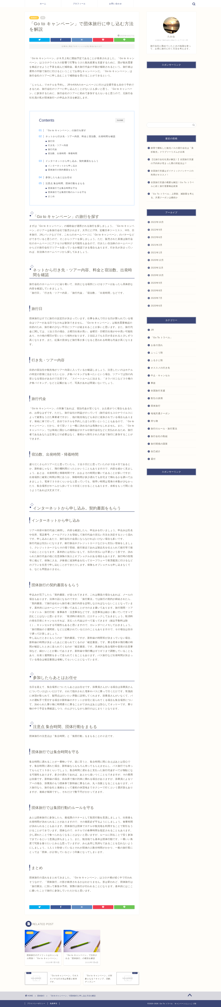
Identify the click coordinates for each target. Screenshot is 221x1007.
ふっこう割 (157, 352)
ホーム (43, 3)
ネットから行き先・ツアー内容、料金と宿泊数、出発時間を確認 (80, 136)
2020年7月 (156, 298)
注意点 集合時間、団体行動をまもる (65, 183)
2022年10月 (157, 222)
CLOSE (120, 120)
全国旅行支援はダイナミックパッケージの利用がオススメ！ (172, 173)
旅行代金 (52, 149)
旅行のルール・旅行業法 (164, 428)
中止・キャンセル (160, 375)
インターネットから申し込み (62, 166)
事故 (153, 383)
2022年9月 (156, 229)
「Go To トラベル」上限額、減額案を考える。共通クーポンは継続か (172, 196)
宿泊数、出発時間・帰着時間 (62, 153)
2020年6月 (156, 305)
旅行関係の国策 (159, 443)
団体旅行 (34, 18)
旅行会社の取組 (159, 436)
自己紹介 (155, 451)
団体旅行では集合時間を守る (62, 188)
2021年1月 (156, 252)
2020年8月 (156, 290)
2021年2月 (156, 245)
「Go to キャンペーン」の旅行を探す (66, 130)
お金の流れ (157, 345)
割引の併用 (157, 398)
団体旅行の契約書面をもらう (62, 170)
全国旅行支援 (158, 390)
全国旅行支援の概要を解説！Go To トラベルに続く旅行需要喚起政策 (172, 184)
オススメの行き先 (160, 367)
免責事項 (53, 1003)
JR (152, 330)
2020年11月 (157, 267)
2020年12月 (157, 260)
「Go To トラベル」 (162, 337)
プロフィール (79, 3)
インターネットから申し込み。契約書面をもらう (72, 161)
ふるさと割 (157, 360)
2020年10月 (157, 275)
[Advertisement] (171, 94)
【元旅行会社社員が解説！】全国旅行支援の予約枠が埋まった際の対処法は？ (172, 161)
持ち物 (154, 421)
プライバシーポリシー (36, 1003)
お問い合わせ (115, 3)
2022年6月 (156, 237)
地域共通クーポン (160, 413)
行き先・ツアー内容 (58, 145)
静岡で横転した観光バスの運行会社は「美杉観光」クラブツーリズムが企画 (172, 150)
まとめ (51, 196)
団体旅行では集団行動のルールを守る (67, 192)
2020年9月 (156, 283)
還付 (153, 459)
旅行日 (51, 141)
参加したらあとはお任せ (59, 177)
